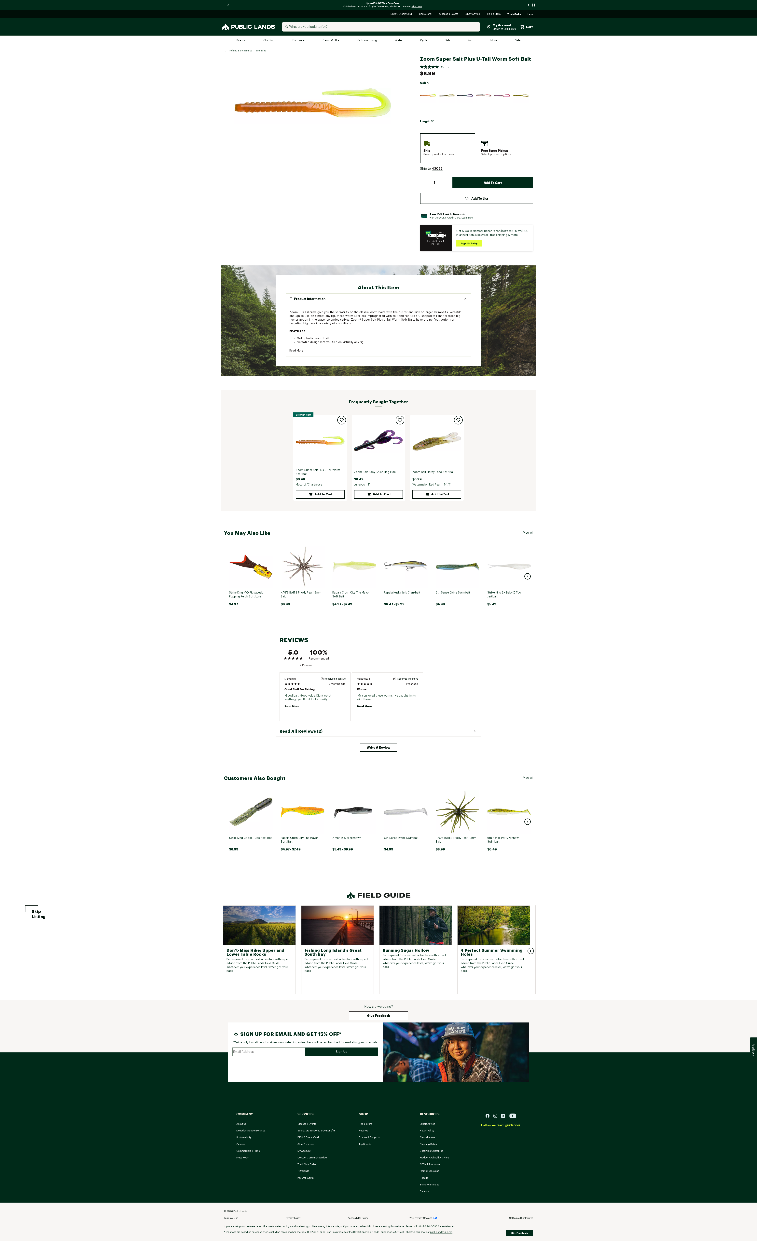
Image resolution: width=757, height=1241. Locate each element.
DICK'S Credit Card (402, 14)
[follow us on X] (505, 1115)
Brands (241, 40)
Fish (447, 40)
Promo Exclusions (429, 1171)
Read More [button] (296, 350)
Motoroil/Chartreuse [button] (309, 484)
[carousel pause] (533, 5)
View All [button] (528, 532)
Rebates (363, 1130)
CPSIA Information (430, 1164)
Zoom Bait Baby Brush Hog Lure (375, 472)
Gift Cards (303, 1171)
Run (470, 40)
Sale (518, 40)
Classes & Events (448, 14)
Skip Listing (35, 910)
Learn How (467, 218)
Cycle (424, 40)
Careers (240, 1144)
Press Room (242, 1157)
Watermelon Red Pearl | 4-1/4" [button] (431, 484)
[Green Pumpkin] (447, 95)
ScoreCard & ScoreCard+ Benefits (316, 1130)
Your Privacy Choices (420, 1218)
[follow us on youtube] (513, 1115)
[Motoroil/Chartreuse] (428, 95)
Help (530, 14)
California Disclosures (521, 1218)
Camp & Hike (331, 40)
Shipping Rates (428, 1144)
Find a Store (494, 14)
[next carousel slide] (528, 5)
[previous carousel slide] (228, 5)
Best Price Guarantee (431, 1151)
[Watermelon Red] (521, 95)
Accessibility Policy (358, 1218)
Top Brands (365, 1144)
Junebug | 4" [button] (362, 484)
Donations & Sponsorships (250, 1130)
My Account (303, 1151)
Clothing (269, 40)
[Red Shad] (484, 95)
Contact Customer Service (312, 1157)
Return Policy (427, 1130)
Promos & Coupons (369, 1137)
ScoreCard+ (426, 14)
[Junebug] (465, 95)
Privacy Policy (293, 1218)
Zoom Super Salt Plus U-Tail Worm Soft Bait (318, 472)
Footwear (299, 40)
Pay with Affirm (305, 1178)
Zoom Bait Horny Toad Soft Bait (433, 472)
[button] (437, 169)
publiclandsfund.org (441, 1232)
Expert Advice (473, 14)
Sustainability (243, 1137)
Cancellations (427, 1137)
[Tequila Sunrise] (502, 95)
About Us (241, 1124)
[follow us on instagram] (497, 1115)
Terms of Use (231, 1218)
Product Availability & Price (434, 1157)
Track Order (514, 14)
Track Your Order (306, 1164)
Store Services (305, 1144)
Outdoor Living (367, 40)
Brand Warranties (429, 1184)
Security (424, 1191)
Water (399, 40)
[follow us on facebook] (489, 1115)
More (494, 40)
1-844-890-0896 (427, 1226)
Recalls (424, 1178)
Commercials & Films (248, 1151)
